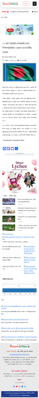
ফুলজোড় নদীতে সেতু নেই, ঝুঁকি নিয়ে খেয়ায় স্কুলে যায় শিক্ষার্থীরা (17, 331)
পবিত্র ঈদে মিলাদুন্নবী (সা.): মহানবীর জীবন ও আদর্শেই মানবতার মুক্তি (19, 340)
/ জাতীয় (5, 17)
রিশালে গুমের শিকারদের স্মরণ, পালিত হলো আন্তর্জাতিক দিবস (27, 201)
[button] (35, 4)
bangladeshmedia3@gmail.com (19, 354)
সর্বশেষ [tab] (5, 196)
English (26, 3)
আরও (2, 300)
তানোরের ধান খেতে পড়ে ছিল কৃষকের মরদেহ (27, 218)
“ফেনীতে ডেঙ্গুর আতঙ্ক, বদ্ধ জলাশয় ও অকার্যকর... (15, 242)
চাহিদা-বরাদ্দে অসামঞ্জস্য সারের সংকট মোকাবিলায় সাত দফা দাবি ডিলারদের (27, 209)
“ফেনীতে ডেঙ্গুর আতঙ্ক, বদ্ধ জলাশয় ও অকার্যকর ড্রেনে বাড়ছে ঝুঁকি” (27, 227)
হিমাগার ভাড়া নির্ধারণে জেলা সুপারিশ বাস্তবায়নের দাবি (14, 322)
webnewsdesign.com (26, 395)
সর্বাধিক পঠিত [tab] (12, 196)
